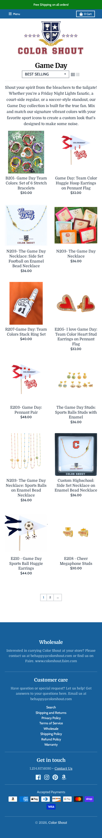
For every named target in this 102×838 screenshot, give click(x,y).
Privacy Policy (51, 718)
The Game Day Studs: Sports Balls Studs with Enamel (76, 412)
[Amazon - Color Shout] (64, 777)
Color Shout (57, 822)
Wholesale (51, 728)
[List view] (77, 75)
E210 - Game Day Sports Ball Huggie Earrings (26, 564)
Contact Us (63, 768)
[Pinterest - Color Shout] (55, 777)
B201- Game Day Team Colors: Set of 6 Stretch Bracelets (26, 183)
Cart (88, 14)
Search (51, 707)
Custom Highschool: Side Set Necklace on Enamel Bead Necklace (76, 485)
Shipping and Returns (51, 713)
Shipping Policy (51, 734)
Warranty (51, 744)
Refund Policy (51, 739)
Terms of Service (51, 723)
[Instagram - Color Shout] (47, 777)
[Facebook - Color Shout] (38, 777)
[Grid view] (73, 75)
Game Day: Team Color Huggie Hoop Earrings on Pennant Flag (76, 183)
